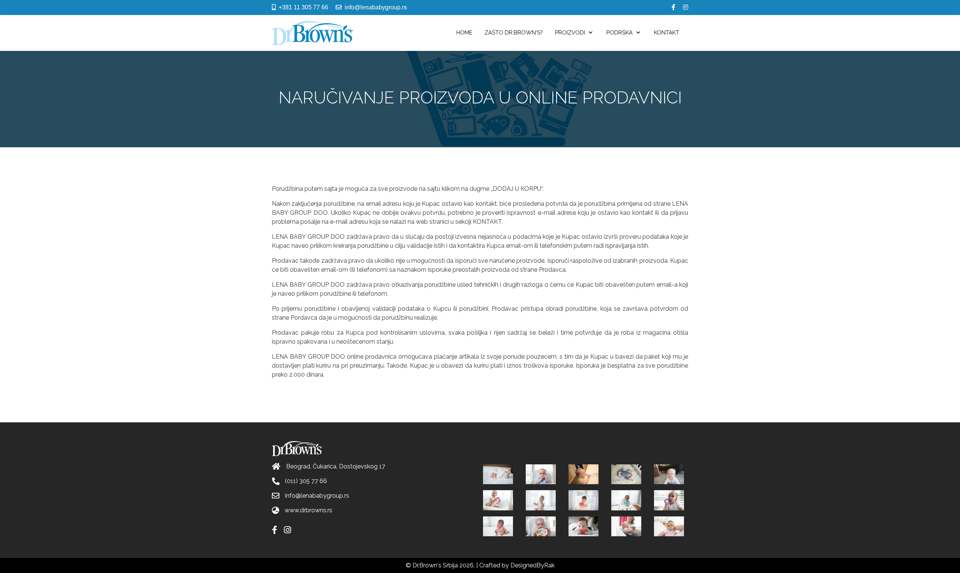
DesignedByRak (532, 565)
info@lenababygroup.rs (376, 7)
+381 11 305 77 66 (303, 7)
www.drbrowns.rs (308, 510)
